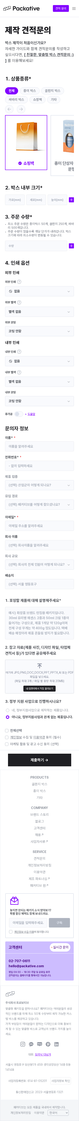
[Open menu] (74, 8)
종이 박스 (39, 791)
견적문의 (40, 859)
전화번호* (13, 457)
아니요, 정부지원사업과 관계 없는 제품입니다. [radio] (42, 717)
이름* (10, 438)
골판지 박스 (39, 784)
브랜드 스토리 (39, 815)
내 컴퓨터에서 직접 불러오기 (39, 688)
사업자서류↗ (39, 842)
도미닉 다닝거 (43, 1054)
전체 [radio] (12, 91)
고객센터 (40, 828)
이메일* (12, 517)
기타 (40, 798)
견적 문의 (60, 8)
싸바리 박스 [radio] (16, 100)
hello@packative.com (26, 966)
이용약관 (39, 737)
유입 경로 (11, 496)
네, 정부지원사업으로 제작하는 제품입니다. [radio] (40, 710)
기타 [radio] (54, 100)
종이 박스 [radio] (29, 91)
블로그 (39, 821)
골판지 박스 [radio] (52, 91)
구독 (59, 923)
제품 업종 (11, 477)
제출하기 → (39, 760)
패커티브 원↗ (39, 886)
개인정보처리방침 (39, 865)
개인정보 (16, 737)
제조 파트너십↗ (39, 879)
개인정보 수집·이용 (24, 931)
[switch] (18, 414)
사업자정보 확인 (60, 1081)
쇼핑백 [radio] (37, 100)
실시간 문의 (61, 947)
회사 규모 (11, 556)
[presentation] (39, 676)
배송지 (9, 575)
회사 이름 (11, 537)
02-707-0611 (19, 961)
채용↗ (39, 835)
